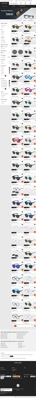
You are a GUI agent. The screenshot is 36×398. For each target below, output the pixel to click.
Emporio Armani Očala (4, 347)
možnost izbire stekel (5, 93)
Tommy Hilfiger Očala (21, 346)
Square (3, 63)
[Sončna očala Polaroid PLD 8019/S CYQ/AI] (18, 139)
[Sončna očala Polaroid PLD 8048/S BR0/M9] (18, 177)
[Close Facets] (5, 20)
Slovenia (31, 0)
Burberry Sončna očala (20, 338)
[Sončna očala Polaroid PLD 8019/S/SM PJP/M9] (18, 290)
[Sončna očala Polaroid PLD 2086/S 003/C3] (18, 165)
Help (24, 367)
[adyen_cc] (1, 376)
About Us (2, 367)
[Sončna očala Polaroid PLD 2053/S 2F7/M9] (18, 39)
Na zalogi (3, 40)
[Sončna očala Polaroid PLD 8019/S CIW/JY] (18, 265)
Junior (3, 34)
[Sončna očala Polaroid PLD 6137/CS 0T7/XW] (18, 190)
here (24, 358)
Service (13, 367)
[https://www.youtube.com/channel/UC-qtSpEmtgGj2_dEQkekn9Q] (35, 377)
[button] (4, 3)
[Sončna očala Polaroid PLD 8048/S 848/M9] (18, 202)
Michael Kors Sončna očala (21, 334)
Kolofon (5, 393)
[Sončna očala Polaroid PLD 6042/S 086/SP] (18, 26)
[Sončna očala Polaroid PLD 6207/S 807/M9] (18, 76)
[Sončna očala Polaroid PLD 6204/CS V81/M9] (18, 253)
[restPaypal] (7, 376)
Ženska (3, 31)
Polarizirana (3, 95)
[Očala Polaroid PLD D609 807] (18, 316)
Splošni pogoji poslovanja (4, 392)
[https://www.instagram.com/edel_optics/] (33, 377)
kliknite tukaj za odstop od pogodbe (5, 390)
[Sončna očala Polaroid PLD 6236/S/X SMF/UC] (18, 114)
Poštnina (13, 370)
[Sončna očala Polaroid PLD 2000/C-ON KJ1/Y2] (18, 51)
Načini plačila (14, 369)
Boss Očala (20, 345)
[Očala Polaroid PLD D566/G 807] (18, 303)
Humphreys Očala (3, 345)
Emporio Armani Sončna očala (21, 333)
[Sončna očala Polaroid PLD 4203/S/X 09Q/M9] (18, 152)
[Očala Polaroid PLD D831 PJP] (18, 278)
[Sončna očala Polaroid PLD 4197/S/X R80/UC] (18, 89)
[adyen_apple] (10, 376)
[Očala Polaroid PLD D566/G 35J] (18, 240)
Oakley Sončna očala (4, 334)
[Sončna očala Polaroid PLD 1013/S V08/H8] (18, 102)
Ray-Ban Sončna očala (4, 333)
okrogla (3, 52)
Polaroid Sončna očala (4, 338)
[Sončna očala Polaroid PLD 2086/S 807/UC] (18, 127)
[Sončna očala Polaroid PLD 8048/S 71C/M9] (18, 215)
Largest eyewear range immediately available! (8, 1)
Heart (3, 61)
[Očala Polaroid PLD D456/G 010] (18, 228)
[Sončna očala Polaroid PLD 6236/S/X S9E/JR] (18, 64)
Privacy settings (2, 369)
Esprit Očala (20, 347)
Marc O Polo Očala (3, 346)
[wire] (2, 378)
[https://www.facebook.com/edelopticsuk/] (31, 377)
